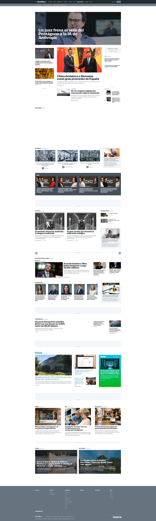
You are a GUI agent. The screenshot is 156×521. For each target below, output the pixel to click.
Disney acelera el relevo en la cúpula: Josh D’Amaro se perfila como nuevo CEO (116, 100)
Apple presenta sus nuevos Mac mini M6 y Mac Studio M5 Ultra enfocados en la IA (79, 382)
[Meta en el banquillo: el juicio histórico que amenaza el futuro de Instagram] (99, 265)
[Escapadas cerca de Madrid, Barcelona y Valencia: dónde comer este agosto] (100, 462)
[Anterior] (36, 253)
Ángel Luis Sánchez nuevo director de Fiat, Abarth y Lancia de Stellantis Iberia (79, 297)
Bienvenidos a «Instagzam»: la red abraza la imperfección (46, 427)
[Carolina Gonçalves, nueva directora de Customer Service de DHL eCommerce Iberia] (40, 289)
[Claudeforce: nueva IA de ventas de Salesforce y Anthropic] (85, 362)
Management (67, 490)
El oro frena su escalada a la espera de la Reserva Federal (44, 82)
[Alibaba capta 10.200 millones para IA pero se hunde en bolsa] (115, 265)
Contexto (60, 73)
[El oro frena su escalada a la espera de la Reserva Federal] (44, 73)
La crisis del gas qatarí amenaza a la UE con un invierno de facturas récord (115, 329)
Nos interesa (50, 518)
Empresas (37, 490)
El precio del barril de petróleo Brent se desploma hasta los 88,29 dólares (112, 60)
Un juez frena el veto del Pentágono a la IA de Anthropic (61, 34)
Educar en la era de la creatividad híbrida (90, 163)
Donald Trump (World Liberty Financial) (59, 4)
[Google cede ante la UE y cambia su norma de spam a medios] (44, 53)
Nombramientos (53, 494)
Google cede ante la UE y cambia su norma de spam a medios (44, 63)
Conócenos (45, 518)
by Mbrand (73, 518)
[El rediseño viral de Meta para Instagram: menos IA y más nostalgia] (48, 416)
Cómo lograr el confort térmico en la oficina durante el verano (110, 296)
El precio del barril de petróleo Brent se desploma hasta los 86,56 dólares (98, 323)
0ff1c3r (37, 59)
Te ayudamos (55, 518)
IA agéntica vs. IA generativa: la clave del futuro (113, 220)
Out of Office (97, 490)
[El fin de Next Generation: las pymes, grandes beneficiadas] (108, 416)
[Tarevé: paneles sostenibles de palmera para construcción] (81, 222)
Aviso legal (60, 518)
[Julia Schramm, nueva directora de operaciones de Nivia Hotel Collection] (92, 289)
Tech (66, 505)
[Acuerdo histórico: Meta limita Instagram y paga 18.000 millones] (49, 270)
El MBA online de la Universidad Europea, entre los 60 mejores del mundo (110, 241)
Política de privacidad (66, 518)
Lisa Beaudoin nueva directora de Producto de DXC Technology (66, 297)
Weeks (111, 494)
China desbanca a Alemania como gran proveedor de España (78, 77)
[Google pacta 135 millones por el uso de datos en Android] (53, 365)
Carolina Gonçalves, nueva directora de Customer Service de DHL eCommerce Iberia (40, 298)
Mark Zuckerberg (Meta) (47, 4)
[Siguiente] (119, 253)
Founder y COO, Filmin (78, 137)
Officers (51, 490)
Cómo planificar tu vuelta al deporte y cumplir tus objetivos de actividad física (111, 159)
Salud (66, 507)
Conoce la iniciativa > (116, 356)
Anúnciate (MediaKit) (38, 518)
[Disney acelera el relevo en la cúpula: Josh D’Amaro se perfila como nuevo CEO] (108, 99)
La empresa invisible (113, 213)
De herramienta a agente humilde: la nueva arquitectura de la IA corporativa (45, 164)
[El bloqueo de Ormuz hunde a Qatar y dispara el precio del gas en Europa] (115, 323)
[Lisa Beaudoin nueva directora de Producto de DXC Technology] (66, 289)
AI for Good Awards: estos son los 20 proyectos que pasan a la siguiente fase (109, 372)
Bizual (66, 494)
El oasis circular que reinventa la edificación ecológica (80, 232)
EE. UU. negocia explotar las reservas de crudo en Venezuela (85, 92)
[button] (36, 2)
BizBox (51, 492)
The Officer (38, 516)
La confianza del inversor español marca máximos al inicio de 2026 (116, 93)
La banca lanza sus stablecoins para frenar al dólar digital (112, 66)
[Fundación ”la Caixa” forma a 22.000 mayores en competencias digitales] (78, 416)
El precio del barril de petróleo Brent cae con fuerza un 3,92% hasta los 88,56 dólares (50, 324)
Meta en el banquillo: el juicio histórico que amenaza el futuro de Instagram (99, 272)
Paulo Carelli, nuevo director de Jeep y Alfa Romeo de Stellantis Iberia (53, 297)
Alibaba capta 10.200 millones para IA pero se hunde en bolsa (114, 271)
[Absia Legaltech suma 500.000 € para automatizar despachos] (49, 222)
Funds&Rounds (38, 511)
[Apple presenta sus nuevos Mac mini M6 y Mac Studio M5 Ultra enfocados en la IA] (91, 381)
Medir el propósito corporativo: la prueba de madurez (67, 163)
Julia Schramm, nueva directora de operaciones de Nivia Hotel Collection (92, 297)
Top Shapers (67, 492)
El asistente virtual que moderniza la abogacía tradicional (49, 232)
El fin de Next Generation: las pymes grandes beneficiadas (106, 427)
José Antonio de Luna (78, 133)
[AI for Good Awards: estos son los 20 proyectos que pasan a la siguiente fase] (109, 364)
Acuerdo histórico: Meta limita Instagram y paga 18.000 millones (75, 266)
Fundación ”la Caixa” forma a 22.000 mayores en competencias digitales (76, 428)
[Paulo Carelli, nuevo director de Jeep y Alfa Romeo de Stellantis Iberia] (53, 289)
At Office (111, 492)
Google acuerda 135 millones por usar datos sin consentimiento (53, 378)
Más (111, 490)
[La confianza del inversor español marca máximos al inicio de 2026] (108, 93)
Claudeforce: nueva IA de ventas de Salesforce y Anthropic (83, 371)
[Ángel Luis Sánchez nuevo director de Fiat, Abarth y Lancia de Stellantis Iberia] (79, 289)
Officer (119, 1)
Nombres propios (38, 4)
